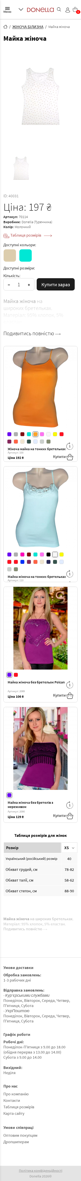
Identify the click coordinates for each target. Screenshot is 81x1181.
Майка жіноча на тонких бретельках (37, 577)
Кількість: (11, 275)
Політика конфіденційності (40, 1170)
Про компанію (16, 1093)
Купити (60, 456)
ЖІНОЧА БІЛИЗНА (27, 26)
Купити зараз (55, 284)
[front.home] (5, 27)
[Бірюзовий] (25, 255)
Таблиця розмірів (26, 235)
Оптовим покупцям (20, 1135)
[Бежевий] (10, 255)
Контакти (11, 1100)
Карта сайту (13, 1113)
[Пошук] (59, 9)
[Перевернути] (69, 446)
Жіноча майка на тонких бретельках (37, 449)
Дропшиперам (16, 1141)
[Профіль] (67, 10)
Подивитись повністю (29, 333)
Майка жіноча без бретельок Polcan (36, 682)
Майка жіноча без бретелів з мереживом (30, 804)
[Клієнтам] (21, 9)
